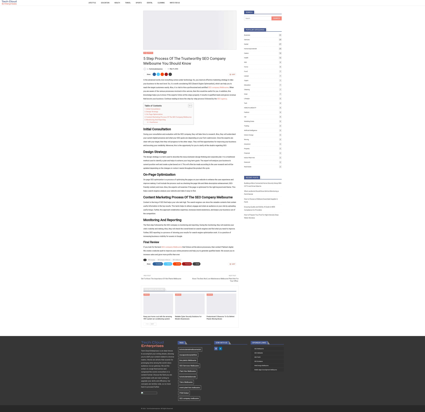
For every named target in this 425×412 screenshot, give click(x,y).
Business (247, 35)
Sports (139, 3)
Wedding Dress (249, 121)
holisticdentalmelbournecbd (190, 349)
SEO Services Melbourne (189, 366)
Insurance (247, 144)
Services (150, 52)
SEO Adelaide (258, 353)
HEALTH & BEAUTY (250, 108)
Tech (245, 103)
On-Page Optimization (154, 114)
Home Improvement (250, 49)
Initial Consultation (153, 109)
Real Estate (247, 167)
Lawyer (246, 76)
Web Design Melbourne (261, 365)
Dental (150, 3)
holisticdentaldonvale (187, 377)
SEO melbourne (177, 259)
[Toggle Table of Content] (188, 106)
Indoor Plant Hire (249, 157)
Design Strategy (152, 112)
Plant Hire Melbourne (187, 371)
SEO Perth (257, 357)
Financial (247, 153)
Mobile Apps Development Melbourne (265, 370)
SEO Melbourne (259, 349)
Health (117, 3)
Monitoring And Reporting (156, 120)
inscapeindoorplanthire (188, 355)
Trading (246, 126)
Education (105, 3)
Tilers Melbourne (186, 382)
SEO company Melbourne (218, 87)
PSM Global (184, 393)
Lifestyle (92, 3)
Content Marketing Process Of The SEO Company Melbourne (168, 117)
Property (246, 148)
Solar (245, 94)
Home (246, 67)
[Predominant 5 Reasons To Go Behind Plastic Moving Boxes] (221, 304)
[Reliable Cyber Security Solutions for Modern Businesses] (190, 304)
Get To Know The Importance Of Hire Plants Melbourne (161, 279)
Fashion (246, 112)
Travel (128, 3)
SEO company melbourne (164, 259)
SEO (145, 52)
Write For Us (175, 3)
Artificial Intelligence (250, 130)
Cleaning (161, 3)
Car (245, 117)
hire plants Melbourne (187, 360)
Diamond (247, 162)
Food (246, 71)
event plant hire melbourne (189, 388)
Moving (246, 139)
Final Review (154, 122)
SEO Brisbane (258, 361)
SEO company (151, 259)
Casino (246, 53)
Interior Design (248, 135)
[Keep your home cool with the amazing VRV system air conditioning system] (158, 304)
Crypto (246, 80)
